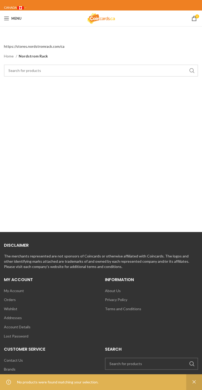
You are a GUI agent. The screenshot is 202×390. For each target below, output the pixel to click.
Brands (10, 369)
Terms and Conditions (123, 309)
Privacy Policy (116, 299)
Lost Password (16, 336)
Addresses (13, 317)
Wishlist (10, 309)
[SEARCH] (192, 71)
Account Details (17, 327)
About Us (113, 290)
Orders (10, 299)
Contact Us (13, 360)
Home (9, 56)
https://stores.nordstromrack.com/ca (34, 46)
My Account (14, 290)
